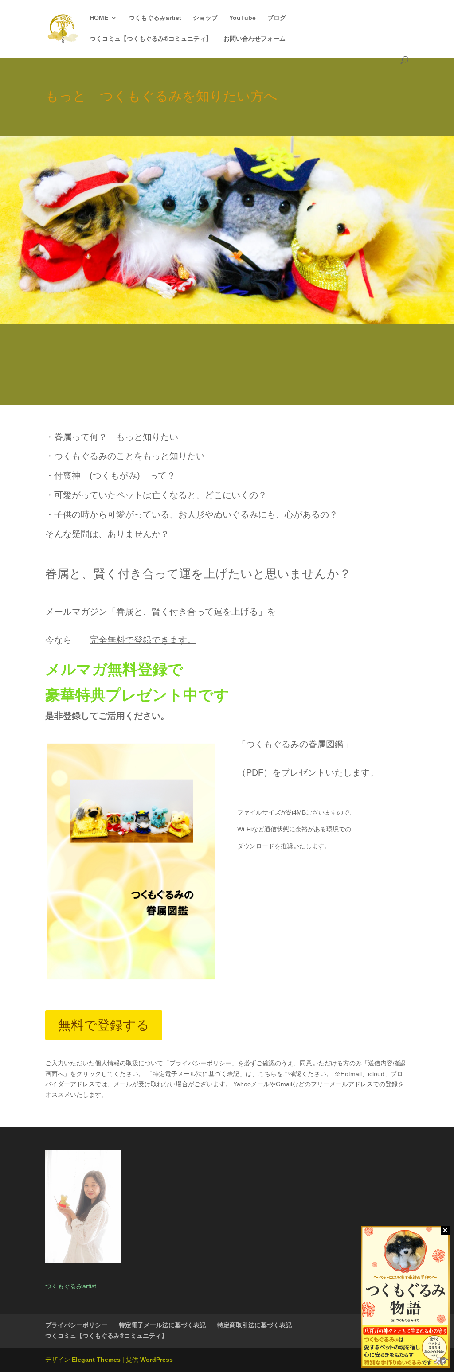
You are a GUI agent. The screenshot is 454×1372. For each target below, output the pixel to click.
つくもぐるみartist (155, 18)
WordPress (156, 1359)
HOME (99, 18)
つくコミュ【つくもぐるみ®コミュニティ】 (151, 38)
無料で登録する (103, 1025)
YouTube (242, 18)
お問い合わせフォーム (254, 38)
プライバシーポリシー (76, 1325)
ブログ (276, 18)
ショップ (205, 18)
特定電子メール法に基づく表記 (162, 1325)
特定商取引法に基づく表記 (254, 1325)
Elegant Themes (96, 1359)
